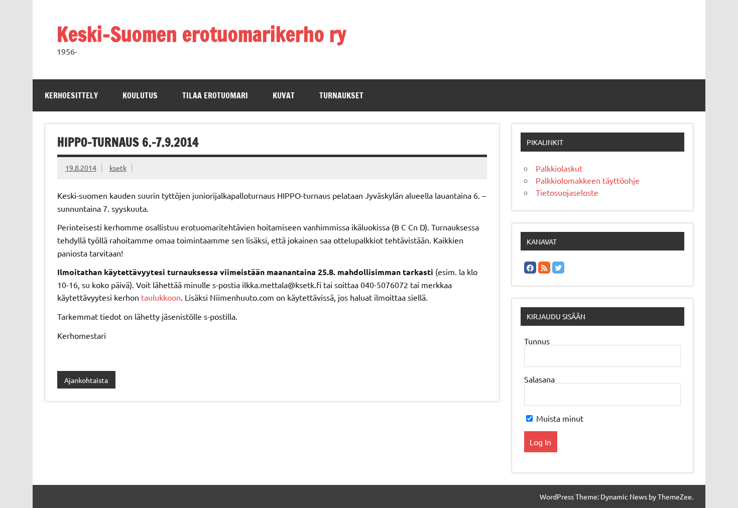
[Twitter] (558, 268)
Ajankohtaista (86, 380)
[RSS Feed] (544, 268)
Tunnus (537, 341)
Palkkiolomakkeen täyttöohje (588, 180)
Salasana (539, 379)
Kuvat (284, 95)
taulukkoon (161, 297)
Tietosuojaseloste (567, 192)
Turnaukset (341, 95)
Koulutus (140, 95)
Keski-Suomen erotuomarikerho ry (201, 34)
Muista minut (558, 418)
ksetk (118, 167)
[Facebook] (530, 268)
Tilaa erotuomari (215, 95)
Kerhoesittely (71, 95)
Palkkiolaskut (559, 168)
